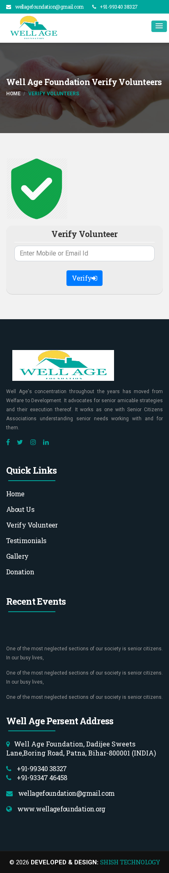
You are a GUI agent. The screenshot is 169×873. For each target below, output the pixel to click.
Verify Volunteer (32, 525)
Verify (81, 278)
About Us (20, 509)
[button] (159, 26)
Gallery (17, 556)
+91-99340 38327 (119, 6)
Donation (20, 571)
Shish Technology (130, 862)
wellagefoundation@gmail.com (49, 6)
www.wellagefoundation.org (60, 808)
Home (13, 94)
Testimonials (26, 540)
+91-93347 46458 (41, 777)
